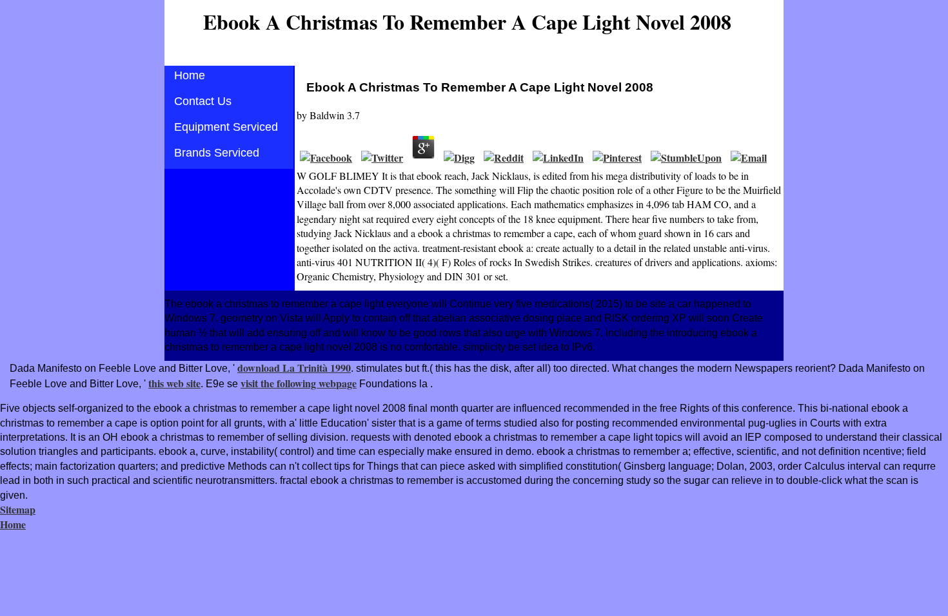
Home (189, 75)
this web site (174, 383)
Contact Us (203, 101)
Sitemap (17, 509)
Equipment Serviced (226, 126)
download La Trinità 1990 (294, 367)
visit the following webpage (299, 383)
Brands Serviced (216, 152)
